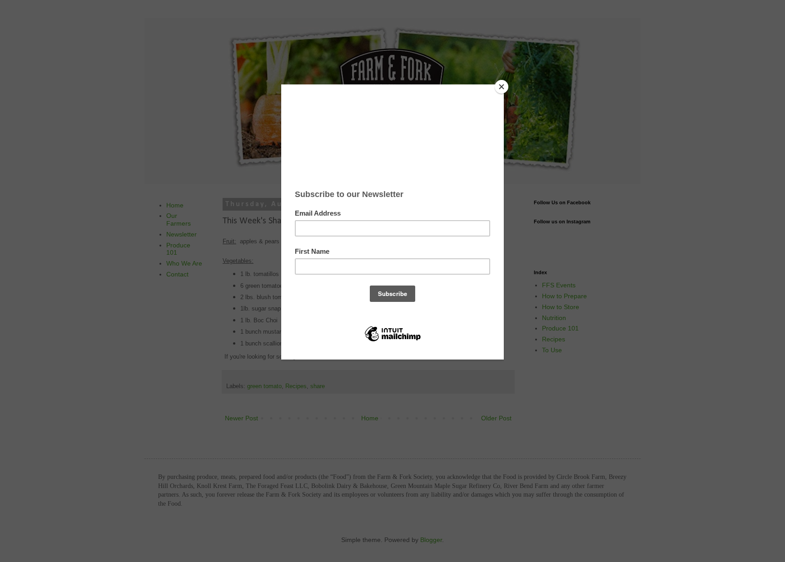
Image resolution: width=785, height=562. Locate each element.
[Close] (501, 87)
